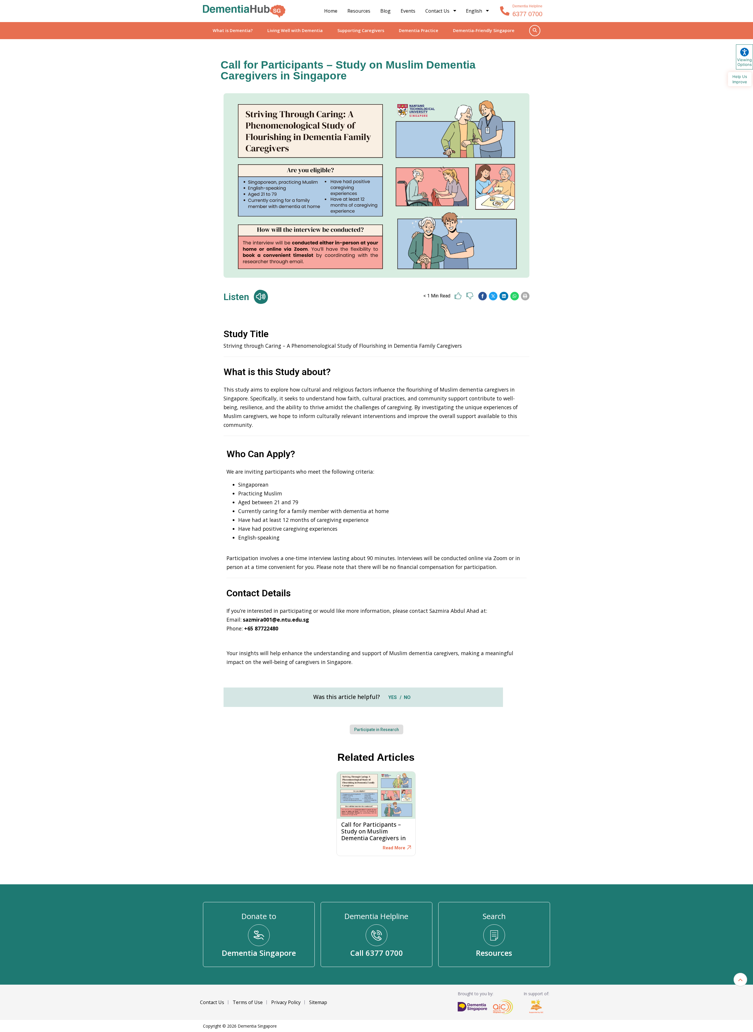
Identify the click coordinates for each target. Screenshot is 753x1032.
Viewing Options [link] (744, 62)
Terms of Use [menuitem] (248, 1002)
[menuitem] (478, 11)
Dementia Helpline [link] (527, 6)
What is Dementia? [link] (233, 30)
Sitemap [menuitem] (318, 1002)
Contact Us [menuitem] (437, 11)
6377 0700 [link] (527, 14)
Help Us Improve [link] (739, 79)
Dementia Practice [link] (418, 30)
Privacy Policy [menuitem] (286, 1002)
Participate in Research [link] (376, 729)
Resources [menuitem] (358, 11)
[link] (244, 11)
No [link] (407, 697)
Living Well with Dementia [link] (295, 30)
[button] (482, 296)
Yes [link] (392, 697)
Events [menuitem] (408, 11)
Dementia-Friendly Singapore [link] (483, 30)
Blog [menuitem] (385, 11)
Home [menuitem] (330, 11)
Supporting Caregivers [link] (360, 30)
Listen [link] (236, 296)
